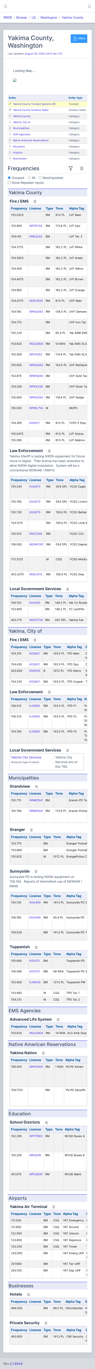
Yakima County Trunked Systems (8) (34, 104)
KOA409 (35, 902)
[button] (89, 6)
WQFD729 (36, 620)
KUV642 (34, 602)
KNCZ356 (35, 533)
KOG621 (34, 653)
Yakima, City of (21, 122)
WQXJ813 (35, 574)
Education (19, 146)
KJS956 (34, 705)
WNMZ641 (36, 800)
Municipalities (21, 128)
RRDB (8, 17)
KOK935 (34, 670)
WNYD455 (36, 1066)
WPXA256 (36, 386)
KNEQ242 (35, 236)
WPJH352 (35, 354)
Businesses (20, 158)
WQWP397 (36, 544)
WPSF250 (35, 225)
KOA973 (34, 486)
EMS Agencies (21, 134)
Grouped (18, 178)
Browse (21, 17)
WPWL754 (36, 408)
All (33, 178)
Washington (48, 17)
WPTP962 (36, 1136)
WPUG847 (36, 1174)
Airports (18, 152)
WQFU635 (36, 300)
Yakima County (73, 17)
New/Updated (53, 178)
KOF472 (34, 960)
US (34, 17)
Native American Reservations (31, 140)
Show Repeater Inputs (28, 182)
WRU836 (35, 1155)
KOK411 (34, 423)
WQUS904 (36, 343)
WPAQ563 (36, 311)
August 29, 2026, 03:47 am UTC (44, 53)
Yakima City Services (26, 757)
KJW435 (35, 982)
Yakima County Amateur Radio (31, 110)
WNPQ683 (36, 376)
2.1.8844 (16, 1363)
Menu (82, 38)
